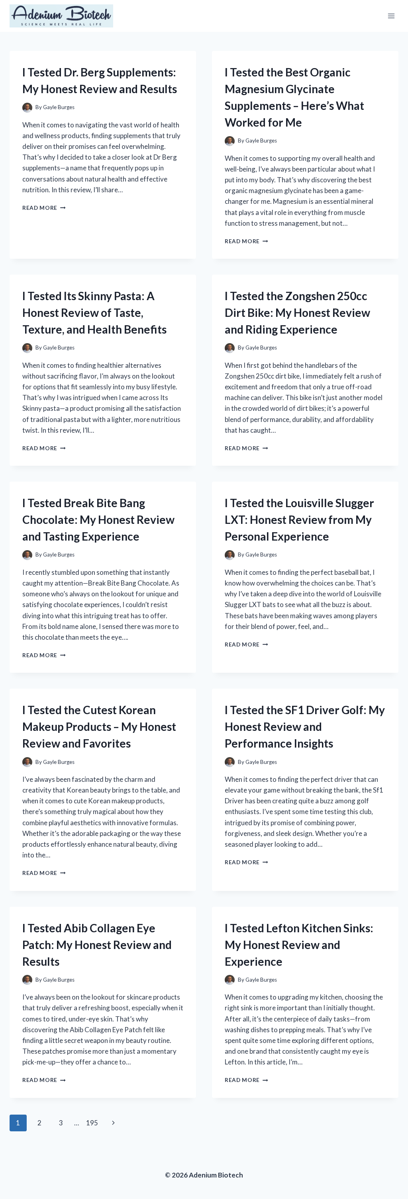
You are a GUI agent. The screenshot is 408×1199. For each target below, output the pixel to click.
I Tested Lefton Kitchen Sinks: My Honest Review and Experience (299, 944)
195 (92, 1123)
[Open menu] (391, 16)
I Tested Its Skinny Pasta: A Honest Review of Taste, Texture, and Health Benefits (94, 312)
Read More (44, 208)
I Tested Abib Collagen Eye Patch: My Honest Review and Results (97, 944)
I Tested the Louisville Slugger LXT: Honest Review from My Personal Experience (299, 519)
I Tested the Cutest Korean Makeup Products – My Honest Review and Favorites (99, 726)
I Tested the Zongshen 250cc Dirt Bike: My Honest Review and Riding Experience (297, 312)
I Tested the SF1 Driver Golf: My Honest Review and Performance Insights (305, 726)
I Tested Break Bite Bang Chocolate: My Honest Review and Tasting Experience (98, 519)
